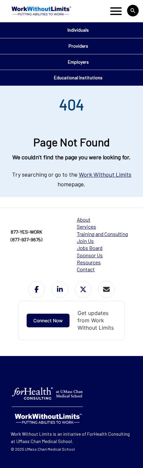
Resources (89, 262)
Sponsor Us (90, 255)
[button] (36, 289)
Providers (78, 46)
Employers (78, 62)
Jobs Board (89, 248)
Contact (86, 269)
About (83, 219)
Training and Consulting (102, 234)
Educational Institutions (78, 77)
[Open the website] (41, 11)
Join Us (85, 241)
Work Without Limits (105, 174)
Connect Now (48, 320)
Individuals (78, 30)
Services (86, 226)
